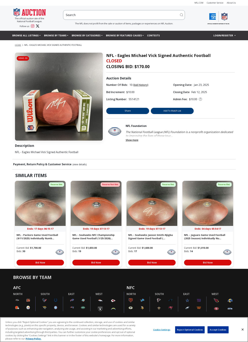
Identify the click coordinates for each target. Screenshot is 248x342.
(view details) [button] (80, 164)
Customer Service (215, 2)
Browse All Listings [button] (25, 35)
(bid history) (140, 85)
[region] (124, 329)
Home (18, 45)
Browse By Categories (86, 35)
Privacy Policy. (33, 338)
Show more (132, 140)
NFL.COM (199, 2)
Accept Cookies (218, 329)
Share (128, 110)
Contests (153, 35)
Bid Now (40, 262)
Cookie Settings (161, 329)
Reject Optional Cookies (190, 329)
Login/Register (223, 35)
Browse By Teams (55, 35)
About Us (231, 2)
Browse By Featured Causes (124, 35)
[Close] (242, 329)
